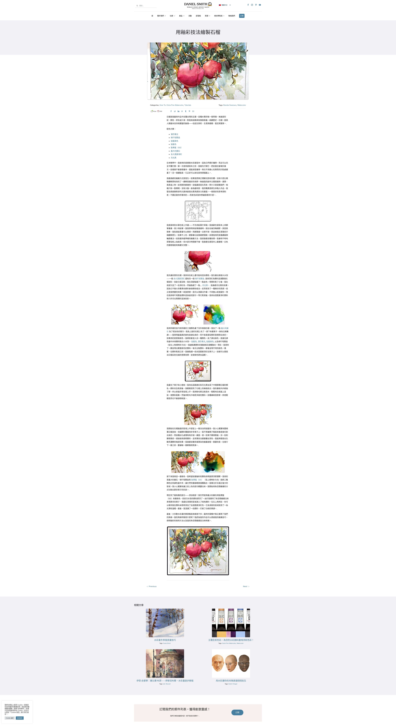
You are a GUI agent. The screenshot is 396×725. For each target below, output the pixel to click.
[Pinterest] (256, 5)
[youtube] (260, 5)
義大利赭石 (175, 151)
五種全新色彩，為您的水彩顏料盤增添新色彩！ (231, 640)
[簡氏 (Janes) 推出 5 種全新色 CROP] (231, 609)
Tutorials (187, 105)
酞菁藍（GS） (177, 148)
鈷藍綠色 (174, 141)
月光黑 (173, 158)
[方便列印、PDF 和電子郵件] (156, 111)
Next (245, 586)
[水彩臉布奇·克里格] (231, 650)
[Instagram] (252, 5)
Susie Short (167, 643)
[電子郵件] (193, 111)
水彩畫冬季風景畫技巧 (165, 640)
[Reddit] (175, 111)
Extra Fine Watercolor (229, 643)
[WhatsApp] (182, 111)
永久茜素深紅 (176, 154)
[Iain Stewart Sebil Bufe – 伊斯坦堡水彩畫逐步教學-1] (165, 650)
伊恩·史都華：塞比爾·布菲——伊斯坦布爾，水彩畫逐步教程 (165, 680)
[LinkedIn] (178, 111)
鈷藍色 (173, 144)
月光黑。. (206, 285)
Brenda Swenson (229, 105)
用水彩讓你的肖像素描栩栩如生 (231, 680)
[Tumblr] (186, 111)
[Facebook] (248, 5)
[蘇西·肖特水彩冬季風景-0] (165, 609)
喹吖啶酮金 (175, 138)
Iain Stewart (167, 684)
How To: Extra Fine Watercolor (171, 105)
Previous (153, 586)
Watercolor (241, 105)
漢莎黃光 (174, 134)
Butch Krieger (233, 684)
